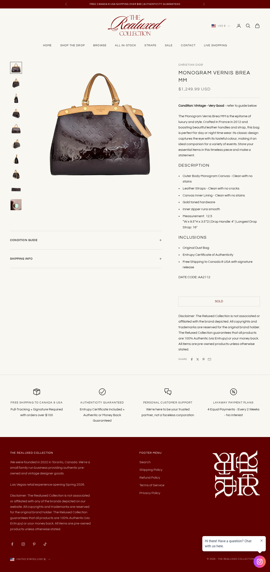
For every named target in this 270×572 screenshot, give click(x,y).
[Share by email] (209, 359)
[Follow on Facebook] (12, 544)
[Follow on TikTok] (45, 544)
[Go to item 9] (16, 189)
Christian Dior (190, 64)
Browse (100, 45)
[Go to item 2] (16, 83)
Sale (169, 45)
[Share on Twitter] (197, 359)
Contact (188, 45)
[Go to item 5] (16, 129)
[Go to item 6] (16, 144)
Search (145, 462)
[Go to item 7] (16, 159)
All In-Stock (125, 45)
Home (47, 45)
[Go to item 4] (16, 113)
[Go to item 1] (16, 68)
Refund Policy (149, 477)
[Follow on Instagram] (23, 544)
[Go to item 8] (16, 174)
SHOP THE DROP (72, 45)
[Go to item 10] (16, 205)
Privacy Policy (149, 493)
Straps (150, 45)
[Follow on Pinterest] (34, 544)
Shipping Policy (150, 469)
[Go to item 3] (16, 98)
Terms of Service (151, 485)
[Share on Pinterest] (203, 359)
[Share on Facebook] (191, 359)
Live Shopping (215, 45)
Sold (219, 301)
